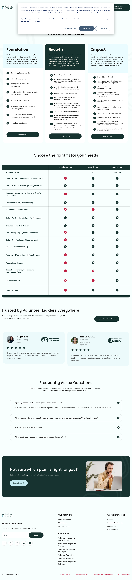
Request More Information (118, 7)
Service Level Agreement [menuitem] (103, 575)
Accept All (86, 28)
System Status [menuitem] (112, 529)
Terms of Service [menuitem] (82, 575)
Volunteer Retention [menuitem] (66, 555)
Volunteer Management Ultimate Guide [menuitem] (67, 539)
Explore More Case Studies (107, 319)
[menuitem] (4, 543)
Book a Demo (22, 135)
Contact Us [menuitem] (111, 526)
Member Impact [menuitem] (64, 526)
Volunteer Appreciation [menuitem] (67, 558)
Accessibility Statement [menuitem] (116, 523)
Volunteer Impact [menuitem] (64, 519)
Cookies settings (70, 28)
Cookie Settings (124, 575)
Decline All (103, 28)
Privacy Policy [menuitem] (65, 575)
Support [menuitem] (110, 519)
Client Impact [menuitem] (63, 523)
